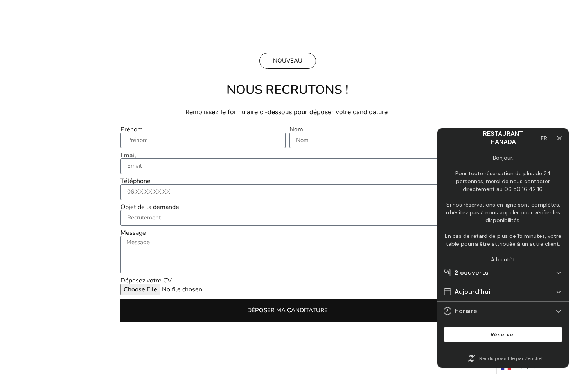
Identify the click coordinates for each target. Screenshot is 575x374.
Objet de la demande (149, 207)
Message (133, 233)
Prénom (131, 129)
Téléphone (135, 181)
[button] (287, 61)
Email (128, 155)
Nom (296, 129)
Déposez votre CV (146, 280)
